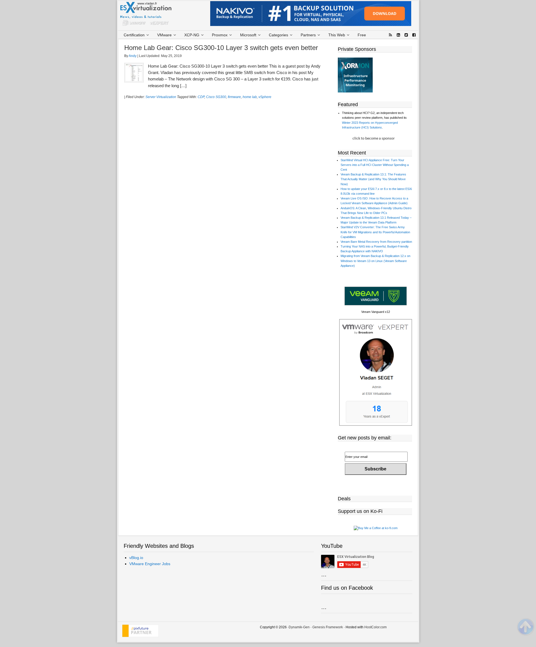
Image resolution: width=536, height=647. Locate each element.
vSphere (265, 97)
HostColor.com (375, 627)
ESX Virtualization (148, 15)
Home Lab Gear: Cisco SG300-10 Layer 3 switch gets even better (221, 47)
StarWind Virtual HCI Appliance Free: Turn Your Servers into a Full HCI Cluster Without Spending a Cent (375, 164)
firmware (234, 97)
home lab (250, 97)
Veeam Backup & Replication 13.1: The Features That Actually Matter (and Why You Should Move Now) (373, 179)
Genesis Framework (327, 627)
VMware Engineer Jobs (149, 564)
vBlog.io (136, 557)
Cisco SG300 (216, 97)
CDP (201, 97)
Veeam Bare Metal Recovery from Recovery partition (376, 241)
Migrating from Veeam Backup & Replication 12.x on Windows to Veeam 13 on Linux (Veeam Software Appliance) (375, 260)
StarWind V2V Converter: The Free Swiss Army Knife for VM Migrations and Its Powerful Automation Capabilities (375, 231)
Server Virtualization (160, 97)
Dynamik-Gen (299, 627)
